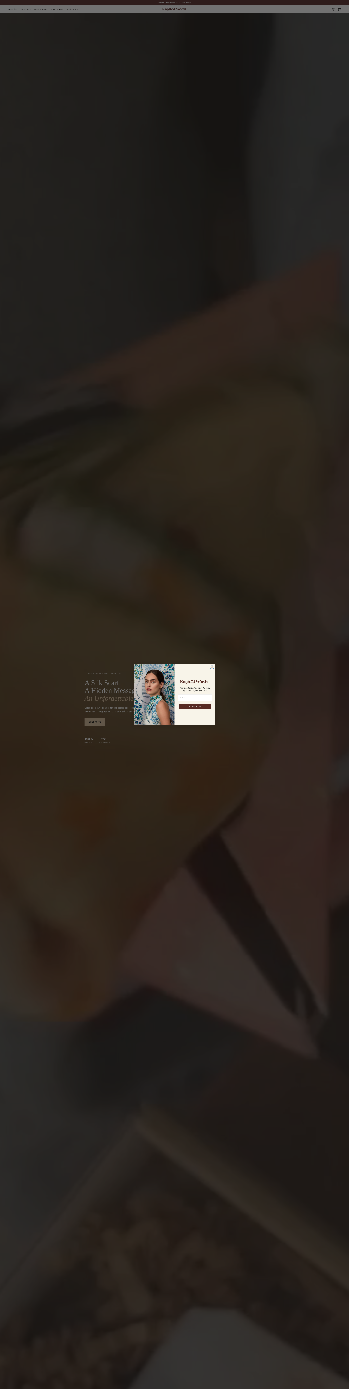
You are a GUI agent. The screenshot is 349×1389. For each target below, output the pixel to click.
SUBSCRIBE (195, 706)
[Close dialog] (212, 667)
